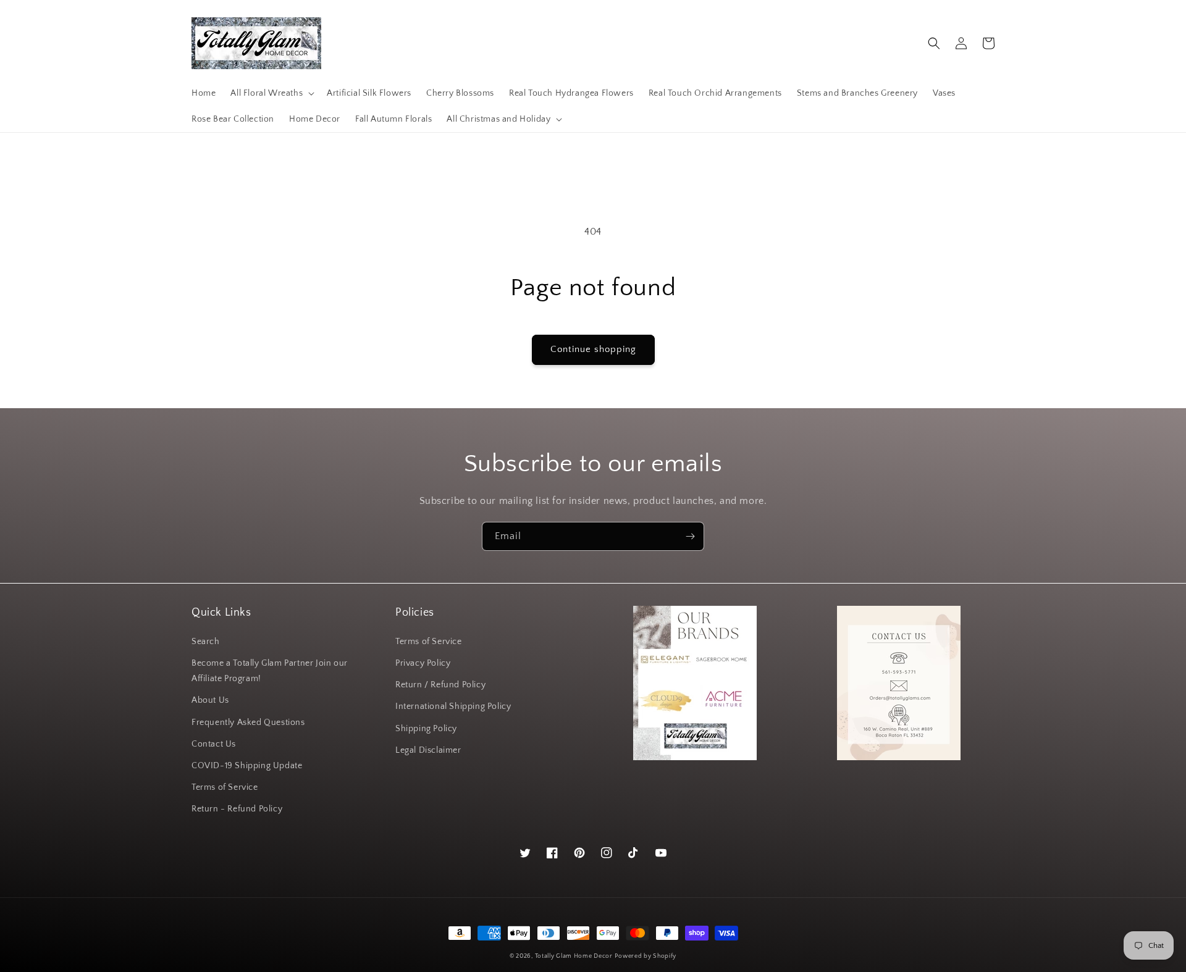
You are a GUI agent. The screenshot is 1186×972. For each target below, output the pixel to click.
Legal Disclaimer (428, 750)
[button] (271, 93)
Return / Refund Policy (440, 685)
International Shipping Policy (453, 706)
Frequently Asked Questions (248, 722)
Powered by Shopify (645, 956)
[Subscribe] (690, 536)
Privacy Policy (422, 663)
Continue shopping (593, 349)
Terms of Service (224, 787)
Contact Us (213, 744)
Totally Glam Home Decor (574, 956)
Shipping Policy (426, 729)
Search (205, 642)
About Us (210, 700)
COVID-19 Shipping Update (246, 766)
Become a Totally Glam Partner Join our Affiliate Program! (269, 671)
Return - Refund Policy (236, 809)
